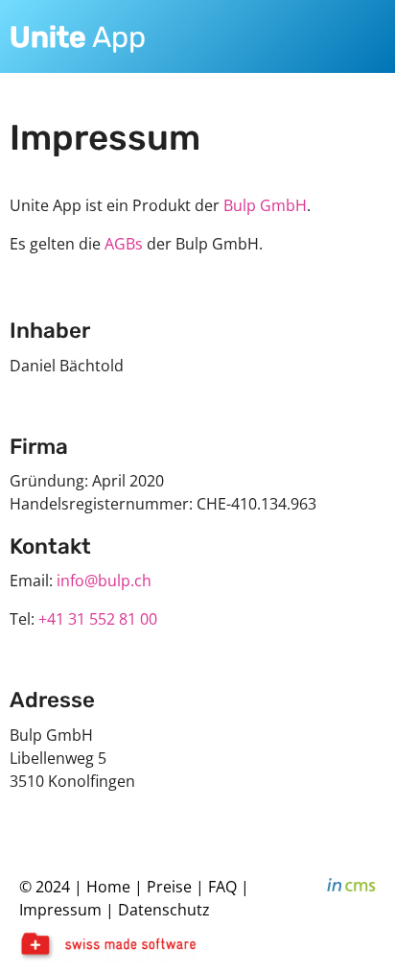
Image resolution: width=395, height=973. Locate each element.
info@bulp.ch (104, 580)
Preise (169, 886)
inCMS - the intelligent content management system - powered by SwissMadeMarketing (351, 887)
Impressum (60, 909)
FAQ (224, 886)
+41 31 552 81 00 (97, 618)
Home (108, 886)
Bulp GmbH (265, 205)
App (78, 37)
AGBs (124, 243)
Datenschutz (164, 909)
